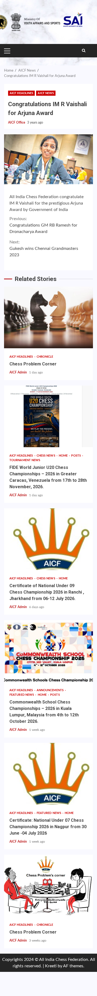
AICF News (46, 93)
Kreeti (51, 966)
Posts (76, 455)
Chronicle (45, 356)
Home (64, 455)
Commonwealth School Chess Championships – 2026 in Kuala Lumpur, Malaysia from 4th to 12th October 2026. (48, 651)
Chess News (46, 455)
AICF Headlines (21, 93)
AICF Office (17, 122)
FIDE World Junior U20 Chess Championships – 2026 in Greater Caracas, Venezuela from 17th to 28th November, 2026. (48, 416)
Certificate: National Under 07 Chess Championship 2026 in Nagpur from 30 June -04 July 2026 (48, 774)
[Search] (83, 51)
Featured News (22, 694)
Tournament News (24, 460)
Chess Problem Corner (48, 317)
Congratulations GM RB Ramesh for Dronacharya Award (43, 225)
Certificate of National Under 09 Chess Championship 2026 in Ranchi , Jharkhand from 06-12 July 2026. (48, 539)
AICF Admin (18, 372)
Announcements (50, 690)
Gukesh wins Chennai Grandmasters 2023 (43, 248)
